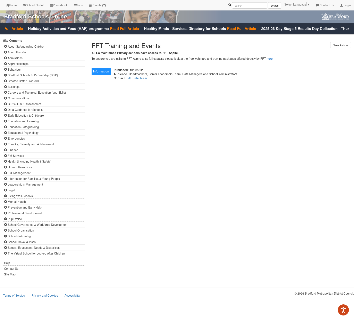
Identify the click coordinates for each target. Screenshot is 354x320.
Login (347, 5)
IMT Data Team (137, 78)
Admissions (15, 58)
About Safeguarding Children (26, 46)
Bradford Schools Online (35, 16)
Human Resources (19, 167)
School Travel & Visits (21, 242)
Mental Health (16, 202)
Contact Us (326, 5)
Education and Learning (23, 121)
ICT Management (19, 173)
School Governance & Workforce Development (37, 225)
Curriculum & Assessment (24, 104)
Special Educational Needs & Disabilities (33, 247)
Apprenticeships (17, 64)
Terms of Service (14, 295)
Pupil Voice (14, 219)
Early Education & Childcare (25, 115)
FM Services (15, 156)
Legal (11, 190)
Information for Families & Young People (33, 179)
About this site (16, 52)
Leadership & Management (25, 184)
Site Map (10, 274)
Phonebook (60, 5)
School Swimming (19, 236)
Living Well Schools (20, 196)
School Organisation (20, 230)
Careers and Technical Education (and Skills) (36, 92)
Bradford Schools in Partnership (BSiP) (32, 75)
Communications (18, 98)
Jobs (80, 5)
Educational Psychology (23, 133)
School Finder (35, 5)
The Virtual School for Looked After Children (36, 253)
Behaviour (14, 69)
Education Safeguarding (23, 127)
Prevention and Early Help (24, 207)
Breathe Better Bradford (23, 81)
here (270, 58)
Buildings (13, 87)
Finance (12, 150)
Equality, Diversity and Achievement (30, 144)
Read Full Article (119, 28)
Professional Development (24, 213)
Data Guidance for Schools (25, 110)
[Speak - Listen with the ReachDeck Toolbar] (343, 309)
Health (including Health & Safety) (29, 161)
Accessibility (72, 295)
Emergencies (16, 138)
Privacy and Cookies (45, 295)
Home (13, 5)
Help (7, 263)
